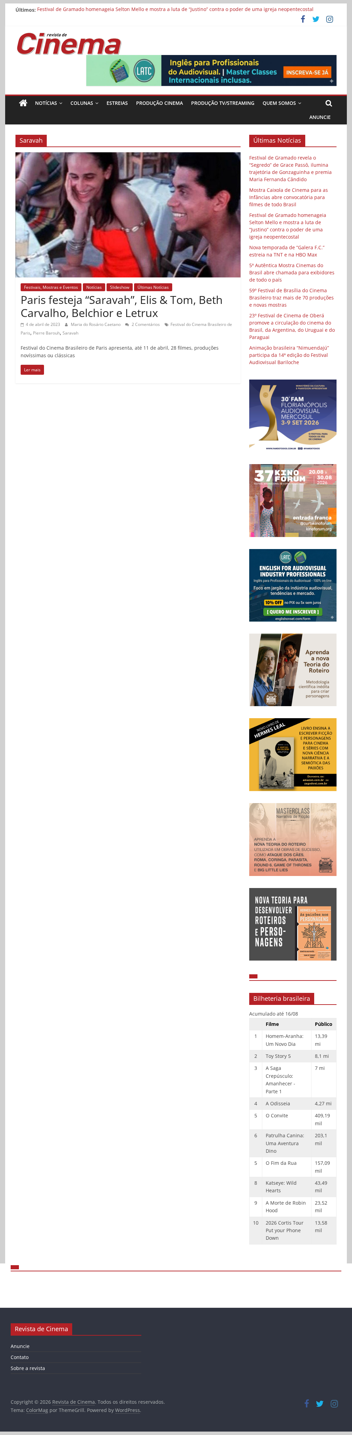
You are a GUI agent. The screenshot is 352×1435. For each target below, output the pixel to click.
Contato (20, 1357)
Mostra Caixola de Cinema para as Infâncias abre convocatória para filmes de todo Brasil (288, 197)
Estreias (117, 103)
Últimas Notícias (153, 287)
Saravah (70, 333)
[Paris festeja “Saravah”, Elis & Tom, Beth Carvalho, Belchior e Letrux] (128, 156)
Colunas (81, 103)
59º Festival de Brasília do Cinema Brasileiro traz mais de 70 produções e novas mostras (291, 297)
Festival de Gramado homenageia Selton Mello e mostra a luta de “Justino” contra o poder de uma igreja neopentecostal (175, 10)
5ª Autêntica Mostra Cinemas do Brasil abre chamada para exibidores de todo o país (291, 272)
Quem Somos (279, 103)
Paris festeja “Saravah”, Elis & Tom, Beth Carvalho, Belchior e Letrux (122, 306)
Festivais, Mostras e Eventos (51, 287)
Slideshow (119, 287)
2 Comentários (145, 324)
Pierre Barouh (46, 333)
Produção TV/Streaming (222, 103)
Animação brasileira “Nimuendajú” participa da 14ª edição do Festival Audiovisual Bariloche (289, 354)
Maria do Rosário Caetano (96, 324)
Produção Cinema (159, 103)
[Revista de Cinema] (23, 103)
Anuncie (320, 117)
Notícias (46, 103)
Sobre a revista (28, 1368)
